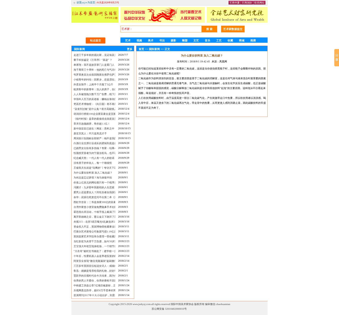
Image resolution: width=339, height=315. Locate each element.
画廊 (253, 40)
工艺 (219, 40)
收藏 (230, 40)
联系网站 (259, 2)
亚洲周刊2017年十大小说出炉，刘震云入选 (94, 295)
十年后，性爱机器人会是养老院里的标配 (94, 256)
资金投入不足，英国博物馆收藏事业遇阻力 (94, 226)
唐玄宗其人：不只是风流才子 (90, 133)
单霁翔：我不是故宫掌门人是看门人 (94, 64)
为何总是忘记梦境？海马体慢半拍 (93, 177)
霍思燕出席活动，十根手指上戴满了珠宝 (94, 211)
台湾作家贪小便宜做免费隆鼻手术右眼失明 (94, 207)
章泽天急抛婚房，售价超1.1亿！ (92, 123)
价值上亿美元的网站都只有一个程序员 (94, 182)
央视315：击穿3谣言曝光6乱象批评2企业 (94, 221)
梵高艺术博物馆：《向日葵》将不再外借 (94, 104)
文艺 (196, 40)
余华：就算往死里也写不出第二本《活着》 (94, 197)
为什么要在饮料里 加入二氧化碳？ (93, 172)
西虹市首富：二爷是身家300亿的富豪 (94, 202)
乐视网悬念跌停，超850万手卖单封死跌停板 (94, 290)
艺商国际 (247, 2)
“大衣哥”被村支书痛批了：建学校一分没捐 (94, 251)
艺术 (128, 40)
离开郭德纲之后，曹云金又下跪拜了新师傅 (94, 216)
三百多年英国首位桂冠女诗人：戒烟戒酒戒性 (94, 265)
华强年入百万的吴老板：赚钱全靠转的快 (94, 99)
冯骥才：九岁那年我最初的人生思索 (94, 187)
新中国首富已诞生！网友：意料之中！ (94, 128)
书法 (162, 40)
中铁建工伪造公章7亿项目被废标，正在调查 (94, 285)
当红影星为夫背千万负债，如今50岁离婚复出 (94, 241)
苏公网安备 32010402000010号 (169, 308)
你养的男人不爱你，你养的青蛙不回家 (94, 280)
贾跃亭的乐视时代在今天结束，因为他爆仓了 (94, 275)
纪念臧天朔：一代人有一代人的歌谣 (94, 158)
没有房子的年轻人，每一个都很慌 (93, 162)
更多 (129, 49)
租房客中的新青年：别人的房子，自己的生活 (94, 89)
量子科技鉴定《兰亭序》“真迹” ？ (93, 59)
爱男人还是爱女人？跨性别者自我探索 (94, 192)
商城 (241, 40)
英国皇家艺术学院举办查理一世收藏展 (94, 236)
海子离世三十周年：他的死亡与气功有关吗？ (94, 69)
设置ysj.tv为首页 (86, 2)
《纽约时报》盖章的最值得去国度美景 (94, 118)
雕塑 (185, 40)
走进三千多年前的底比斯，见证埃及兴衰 (94, 55)
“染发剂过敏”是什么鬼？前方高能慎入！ (94, 108)
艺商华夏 (235, 2)
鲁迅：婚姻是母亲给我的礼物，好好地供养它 (94, 270)
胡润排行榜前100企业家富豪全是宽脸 (94, 113)
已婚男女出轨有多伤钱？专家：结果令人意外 (94, 148)
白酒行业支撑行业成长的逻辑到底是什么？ (94, 143)
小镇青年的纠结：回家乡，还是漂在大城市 (94, 79)
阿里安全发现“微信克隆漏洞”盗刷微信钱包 (94, 260)
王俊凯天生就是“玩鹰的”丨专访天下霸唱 (94, 167)
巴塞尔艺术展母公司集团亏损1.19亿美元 (94, 231)
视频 (139, 40)
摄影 (173, 40)
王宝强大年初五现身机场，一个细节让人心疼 (94, 246)
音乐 (207, 40)
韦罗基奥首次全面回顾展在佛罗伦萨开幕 (94, 74)
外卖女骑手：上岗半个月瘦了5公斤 (93, 84)
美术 (150, 40)
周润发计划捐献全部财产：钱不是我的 (94, 138)
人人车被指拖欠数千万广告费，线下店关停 (94, 94)
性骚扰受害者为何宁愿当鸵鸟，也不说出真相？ (94, 153)
